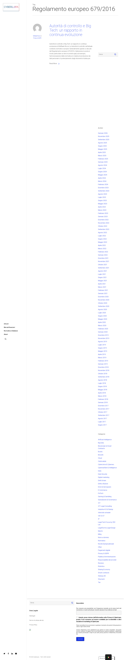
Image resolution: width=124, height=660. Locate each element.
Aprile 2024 (102, 178)
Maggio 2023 (102, 204)
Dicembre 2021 (103, 258)
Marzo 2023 (102, 210)
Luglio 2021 (102, 274)
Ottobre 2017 (102, 412)
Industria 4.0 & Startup (105, 509)
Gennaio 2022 (103, 255)
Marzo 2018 (102, 396)
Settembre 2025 (103, 139)
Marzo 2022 (102, 249)
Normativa (101, 541)
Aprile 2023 (102, 207)
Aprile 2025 (102, 152)
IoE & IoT (101, 516)
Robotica (101, 566)
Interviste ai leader (104, 512)
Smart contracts (103, 573)
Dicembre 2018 (103, 367)
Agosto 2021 (102, 271)
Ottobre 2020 (102, 303)
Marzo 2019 (102, 358)
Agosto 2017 (102, 418)
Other (100, 547)
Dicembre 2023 (103, 188)
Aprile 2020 (102, 322)
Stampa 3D (102, 576)
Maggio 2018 (102, 390)
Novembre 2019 (103, 338)
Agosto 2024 (102, 165)
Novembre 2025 (103, 136)
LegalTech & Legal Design (106, 528)
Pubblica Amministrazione (107, 557)
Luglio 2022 (102, 236)
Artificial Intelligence (105, 440)
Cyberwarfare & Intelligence (107, 468)
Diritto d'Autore (103, 484)
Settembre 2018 (103, 377)
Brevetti (100, 455)
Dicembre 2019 (103, 335)
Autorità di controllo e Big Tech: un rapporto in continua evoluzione (70, 30)
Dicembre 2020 (103, 297)
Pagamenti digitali (104, 550)
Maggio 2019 (102, 351)
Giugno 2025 (102, 146)
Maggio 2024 (102, 175)
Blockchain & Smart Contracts (104, 447)
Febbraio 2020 (103, 329)
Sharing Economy (104, 569)
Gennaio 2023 (103, 216)
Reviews (101, 563)
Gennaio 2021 (103, 293)
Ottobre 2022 (102, 226)
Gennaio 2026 (103, 133)
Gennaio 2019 (103, 364)
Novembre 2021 (103, 261)
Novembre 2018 (103, 370)
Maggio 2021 (102, 281)
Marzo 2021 (102, 287)
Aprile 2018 (102, 393)
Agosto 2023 (102, 194)
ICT (99, 503)
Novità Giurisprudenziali (106, 544)
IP (98, 519)
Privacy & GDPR (37, 38)
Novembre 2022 (103, 223)
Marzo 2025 (102, 156)
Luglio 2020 (102, 313)
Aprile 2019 (102, 354)
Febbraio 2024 (103, 184)
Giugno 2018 (102, 386)
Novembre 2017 (103, 409)
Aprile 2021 (102, 284)
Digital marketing (103, 477)
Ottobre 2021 (102, 265)
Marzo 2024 (102, 181)
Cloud (100, 458)
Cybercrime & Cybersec (106, 464)
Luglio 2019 (102, 345)
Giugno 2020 (102, 316)
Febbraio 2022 (103, 252)
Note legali (32, 616)
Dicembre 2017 (103, 406)
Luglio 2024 (102, 168)
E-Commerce (102, 490)
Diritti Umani (102, 480)
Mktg (99, 534)
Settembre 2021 (103, 268)
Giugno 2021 (102, 277)
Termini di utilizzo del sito (36, 620)
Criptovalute (102, 461)
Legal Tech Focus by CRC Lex (106, 523)
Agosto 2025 (102, 143)
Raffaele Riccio (36, 36)
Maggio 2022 (102, 242)
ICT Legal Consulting (105, 506)
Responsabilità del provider (107, 560)
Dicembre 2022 (103, 220)
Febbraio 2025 (103, 159)
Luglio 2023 (102, 197)
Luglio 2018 (102, 383)
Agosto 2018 (102, 380)
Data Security (102, 474)
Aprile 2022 (102, 245)
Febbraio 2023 (103, 213)
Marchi (100, 531)
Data (99, 471)
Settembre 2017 (103, 415)
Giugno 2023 (102, 200)
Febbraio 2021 (103, 290)
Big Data (101, 443)
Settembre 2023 (103, 191)
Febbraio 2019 (103, 361)
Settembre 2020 (103, 306)
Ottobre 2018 (102, 374)
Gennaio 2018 (103, 402)
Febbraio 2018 (103, 399)
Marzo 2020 (102, 325)
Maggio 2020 (102, 319)
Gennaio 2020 (103, 332)
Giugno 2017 (102, 425)
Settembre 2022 (103, 229)
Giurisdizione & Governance (107, 500)
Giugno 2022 (102, 239)
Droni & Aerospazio (104, 487)
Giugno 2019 (102, 348)
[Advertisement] (104, 35)
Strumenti (101, 579)
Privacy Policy (33, 625)
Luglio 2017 (102, 422)
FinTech (100, 493)
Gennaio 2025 (103, 162)
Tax (99, 582)
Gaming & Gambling (104, 496)
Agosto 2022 (102, 232)
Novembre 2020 (103, 300)
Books (100, 452)
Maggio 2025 (102, 149)
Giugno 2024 (102, 172)
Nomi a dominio (103, 537)
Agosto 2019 (102, 341)
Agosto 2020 (102, 309)
